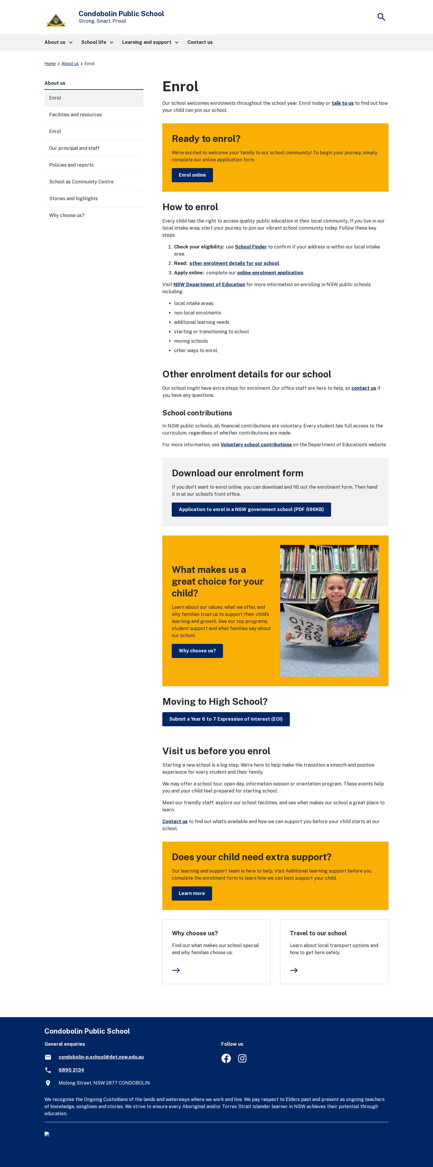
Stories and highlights (73, 198)
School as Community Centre (81, 182)
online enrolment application (270, 273)
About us (70, 63)
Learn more (192, 893)
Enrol (55, 98)
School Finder (251, 247)
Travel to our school (318, 933)
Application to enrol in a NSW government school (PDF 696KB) (251, 509)
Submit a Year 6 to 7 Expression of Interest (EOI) (226, 719)
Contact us (175, 821)
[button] (58, 42)
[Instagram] (243, 1061)
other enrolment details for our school (234, 263)
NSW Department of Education (209, 284)
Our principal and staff (74, 148)
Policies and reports (71, 165)
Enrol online (192, 175)
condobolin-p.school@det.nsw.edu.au (101, 1057)
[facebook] (226, 1061)
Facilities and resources (75, 114)
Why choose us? (197, 651)
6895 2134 (71, 1070)
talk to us (343, 103)
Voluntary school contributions (256, 444)
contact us (363, 388)
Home (50, 63)
